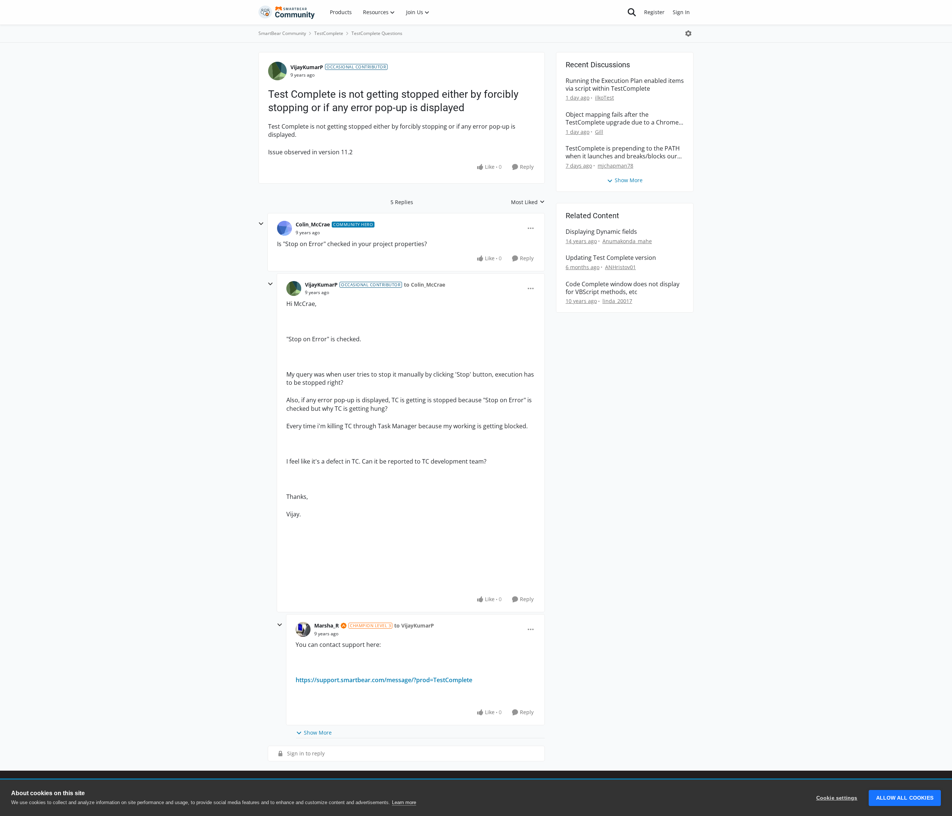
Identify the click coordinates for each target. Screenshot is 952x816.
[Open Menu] (688, 33)
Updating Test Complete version (611, 258)
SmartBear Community (282, 33)
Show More (318, 732)
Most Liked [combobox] (528, 202)
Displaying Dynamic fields (601, 232)
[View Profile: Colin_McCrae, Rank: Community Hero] (284, 228)
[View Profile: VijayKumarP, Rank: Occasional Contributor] (277, 71)
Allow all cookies (904, 798)
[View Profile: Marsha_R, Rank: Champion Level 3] (303, 629)
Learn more (404, 802)
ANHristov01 (620, 267)
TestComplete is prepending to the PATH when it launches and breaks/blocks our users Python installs (623, 152)
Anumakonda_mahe (627, 241)
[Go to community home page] (286, 12)
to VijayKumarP (414, 625)
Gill (599, 131)
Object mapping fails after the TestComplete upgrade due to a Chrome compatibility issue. (622, 118)
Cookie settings (837, 798)
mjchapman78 (615, 165)
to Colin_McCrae (424, 284)
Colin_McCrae (313, 224)
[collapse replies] (261, 223)
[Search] (631, 12)
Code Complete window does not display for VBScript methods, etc (622, 288)
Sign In (681, 12)
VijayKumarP (306, 67)
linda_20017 (617, 300)
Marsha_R (326, 625)
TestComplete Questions (376, 33)
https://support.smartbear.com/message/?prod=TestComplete (384, 680)
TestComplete (328, 33)
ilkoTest (604, 97)
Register (654, 12)
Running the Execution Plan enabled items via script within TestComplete (625, 85)
